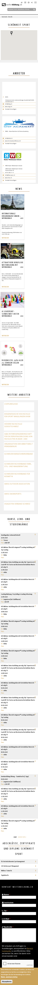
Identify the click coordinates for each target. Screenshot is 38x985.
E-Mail (7, 919)
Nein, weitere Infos (9, 977)
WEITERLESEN (5, 238)
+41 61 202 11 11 (9, 172)
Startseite (4, 17)
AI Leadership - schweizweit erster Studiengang (10, 314)
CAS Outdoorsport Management (10, 866)
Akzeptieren (7, 981)
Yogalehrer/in (5, 875)
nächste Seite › (22, 837)
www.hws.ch (8, 177)
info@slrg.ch (8, 104)
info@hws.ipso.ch (10, 175)
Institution (8, 902)
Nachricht (8, 927)
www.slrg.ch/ (8, 106)
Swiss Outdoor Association (17, 484)
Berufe (10, 17)
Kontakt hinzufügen (10, 109)
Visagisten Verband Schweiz (17, 504)
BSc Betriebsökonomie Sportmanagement (13, 861)
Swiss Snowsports (12, 494)
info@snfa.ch (8, 138)
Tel (5, 911)
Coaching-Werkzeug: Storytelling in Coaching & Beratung (16, 594)
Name (6, 894)
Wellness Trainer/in (6, 870)
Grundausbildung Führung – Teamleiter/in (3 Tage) (15, 776)
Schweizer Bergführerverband (18, 454)
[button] (11, 33)
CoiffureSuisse (11, 404)
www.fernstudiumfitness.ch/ (13, 141)
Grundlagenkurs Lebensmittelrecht (10, 535)
